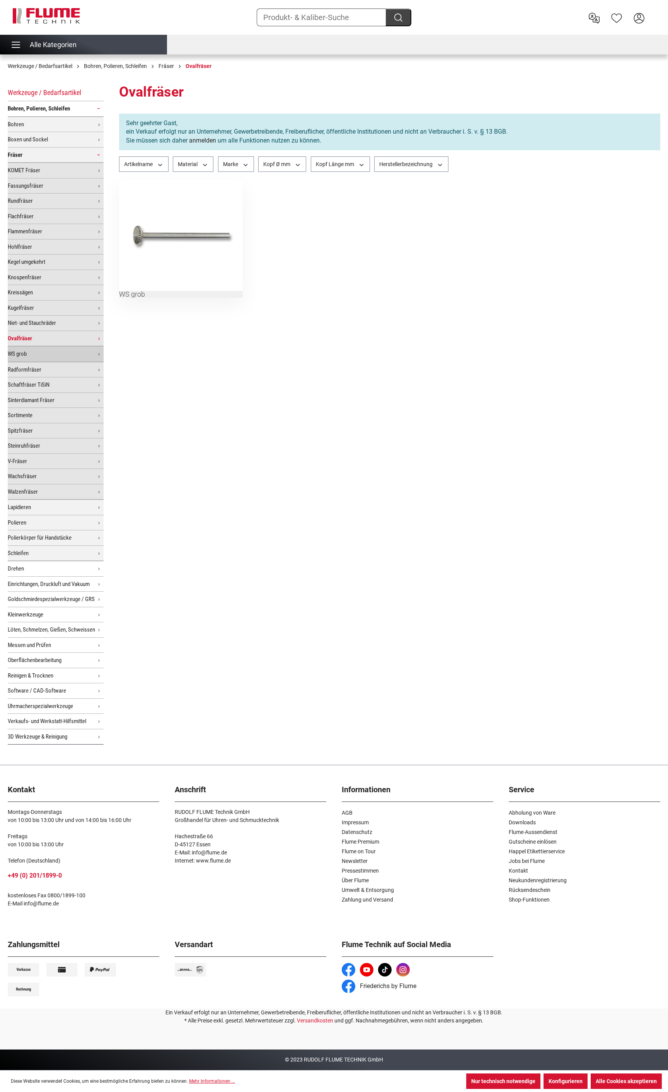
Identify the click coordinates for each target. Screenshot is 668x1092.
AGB (347, 813)
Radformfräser (24, 369)
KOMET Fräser (24, 170)
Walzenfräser (23, 491)
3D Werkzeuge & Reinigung (37, 736)
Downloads (522, 822)
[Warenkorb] (655, 12)
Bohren (16, 124)
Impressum (355, 822)
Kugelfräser (21, 307)
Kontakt (518, 871)
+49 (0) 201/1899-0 (35, 875)
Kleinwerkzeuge (25, 614)
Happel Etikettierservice (537, 851)
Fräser (15, 154)
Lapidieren (19, 507)
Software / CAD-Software (37, 690)
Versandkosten (315, 1020)
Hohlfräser (20, 246)
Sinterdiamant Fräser (31, 400)
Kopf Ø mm (277, 164)
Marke (231, 164)
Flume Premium (360, 842)
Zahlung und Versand (367, 900)
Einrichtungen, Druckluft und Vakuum (49, 584)
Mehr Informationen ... (212, 1081)
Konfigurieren (566, 1081)
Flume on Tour (359, 851)
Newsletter (355, 861)
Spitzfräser (20, 430)
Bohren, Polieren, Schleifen (39, 108)
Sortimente (20, 415)
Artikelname (139, 164)
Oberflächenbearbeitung (34, 660)
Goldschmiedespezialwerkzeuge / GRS (51, 599)
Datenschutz (357, 832)
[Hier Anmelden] (639, 17)
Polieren (17, 522)
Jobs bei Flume (527, 861)
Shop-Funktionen (529, 900)
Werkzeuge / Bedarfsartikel (44, 92)
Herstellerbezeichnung (406, 164)
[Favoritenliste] (616, 17)
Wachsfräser (22, 476)
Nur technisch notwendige (503, 1081)
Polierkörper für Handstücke (40, 537)
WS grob (17, 353)
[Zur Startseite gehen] (46, 16)
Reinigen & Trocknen (30, 675)
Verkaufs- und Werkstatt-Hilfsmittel (47, 721)
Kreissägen (20, 292)
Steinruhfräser (24, 445)
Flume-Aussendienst (533, 832)
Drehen (16, 568)
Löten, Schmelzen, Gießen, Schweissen (51, 629)
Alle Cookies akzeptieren (626, 1081)
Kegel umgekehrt (26, 261)
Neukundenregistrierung (538, 880)
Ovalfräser (20, 338)
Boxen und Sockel (28, 139)
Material (188, 164)
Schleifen (18, 553)
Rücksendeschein (529, 890)
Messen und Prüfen (29, 645)
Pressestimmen (360, 871)
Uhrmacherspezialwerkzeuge (40, 706)
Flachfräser (21, 216)
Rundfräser (20, 200)
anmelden (202, 140)
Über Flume (355, 880)
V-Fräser (17, 461)
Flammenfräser (25, 231)
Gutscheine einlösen (533, 842)
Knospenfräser (24, 277)
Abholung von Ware (532, 813)
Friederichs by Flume (387, 986)
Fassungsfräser (25, 185)
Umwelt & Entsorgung (368, 890)
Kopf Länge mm (335, 164)
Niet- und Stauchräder (32, 322)
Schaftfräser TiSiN (28, 384)
